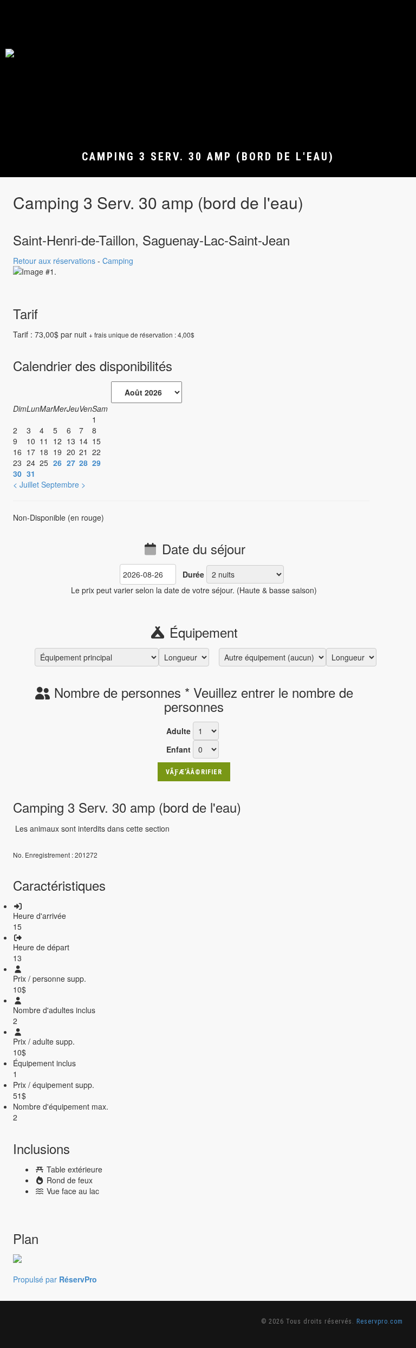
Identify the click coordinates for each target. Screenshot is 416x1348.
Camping (117, 260)
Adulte (178, 730)
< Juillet (26, 484)
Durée (193, 574)
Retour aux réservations (54, 260)
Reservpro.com (379, 1321)
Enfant (178, 749)
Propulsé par (55, 1279)
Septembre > (63, 484)
